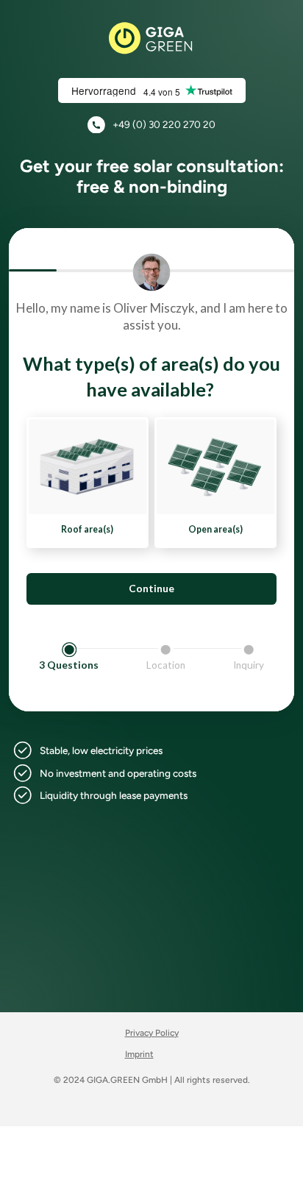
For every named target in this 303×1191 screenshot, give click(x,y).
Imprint (139, 1054)
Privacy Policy (152, 1033)
